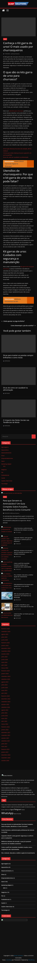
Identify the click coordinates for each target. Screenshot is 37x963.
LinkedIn (8, 807)
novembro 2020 (5, 758)
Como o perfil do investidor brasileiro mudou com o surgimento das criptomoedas (22, 565)
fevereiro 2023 (5, 696)
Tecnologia (4, 483)
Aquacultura (5, 450)
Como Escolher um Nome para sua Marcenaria (24, 614)
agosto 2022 (4, 710)
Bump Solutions (16, 53)
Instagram (3, 807)
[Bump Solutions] (3, 10)
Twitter (23, 809)
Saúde (3, 478)
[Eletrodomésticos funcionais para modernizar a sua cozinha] (7, 586)
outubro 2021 (5, 738)
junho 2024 (4, 659)
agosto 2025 (4, 634)
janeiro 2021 (5, 752)
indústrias (31, 804)
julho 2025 (4, 637)
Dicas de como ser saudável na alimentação (15, 157)
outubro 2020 (5, 760)
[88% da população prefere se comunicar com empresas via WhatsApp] (7, 597)
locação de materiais (25, 807)
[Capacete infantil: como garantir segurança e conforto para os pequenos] (7, 540)
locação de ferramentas (15, 807)
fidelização (20, 804)
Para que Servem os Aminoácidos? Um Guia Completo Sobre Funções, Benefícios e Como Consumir (17, 505)
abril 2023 (4, 693)
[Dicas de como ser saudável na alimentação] (18, 368)
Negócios (4, 469)
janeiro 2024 (5, 673)
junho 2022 (4, 715)
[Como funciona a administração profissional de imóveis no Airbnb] (7, 530)
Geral (5, 39)
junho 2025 (4, 640)
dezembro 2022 (5, 699)
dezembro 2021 (5, 732)
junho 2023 (4, 687)
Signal (12, 809)
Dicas (2, 455)
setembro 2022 (5, 707)
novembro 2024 (5, 651)
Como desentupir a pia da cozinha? (22, 325)
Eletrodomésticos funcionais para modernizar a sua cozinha (23, 585)
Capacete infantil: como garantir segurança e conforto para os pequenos (23, 539)
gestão (26, 804)
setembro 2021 (5, 741)
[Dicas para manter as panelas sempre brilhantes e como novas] (18, 336)
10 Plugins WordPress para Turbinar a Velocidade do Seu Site (23, 605)
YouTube (19, 813)
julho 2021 (4, 744)
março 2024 (4, 668)
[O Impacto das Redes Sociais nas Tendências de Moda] (18, 401)
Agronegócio (5, 447)
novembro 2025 (5, 631)
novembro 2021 (5, 735)
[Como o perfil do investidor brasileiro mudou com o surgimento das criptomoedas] (7, 566)
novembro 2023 (5, 676)
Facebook (9, 804)
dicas (6, 804)
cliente (2, 804)
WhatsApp (7, 813)
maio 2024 (4, 662)
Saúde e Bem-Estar (6, 481)
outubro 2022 (5, 704)
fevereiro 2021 (5, 749)
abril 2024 (4, 665)
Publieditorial (5, 475)
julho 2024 (4, 657)
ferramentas (14, 804)
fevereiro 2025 (5, 643)
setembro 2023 (5, 679)
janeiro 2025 (5, 645)
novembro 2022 (5, 701)
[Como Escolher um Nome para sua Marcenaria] (7, 616)
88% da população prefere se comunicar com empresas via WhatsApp (22, 595)
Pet (2, 472)
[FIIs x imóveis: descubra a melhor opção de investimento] (7, 577)
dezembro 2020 (5, 755)
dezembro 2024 (5, 648)
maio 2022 (4, 718)
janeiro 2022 (5, 729)
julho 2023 (4, 685)
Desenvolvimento (6, 453)
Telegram (17, 809)
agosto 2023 (4, 682)
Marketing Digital (6, 464)
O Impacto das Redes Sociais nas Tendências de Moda (16, 421)
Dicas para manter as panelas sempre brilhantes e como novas (18, 356)
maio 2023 (4, 690)
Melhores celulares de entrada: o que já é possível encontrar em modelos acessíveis (23, 552)
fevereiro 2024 (5, 671)
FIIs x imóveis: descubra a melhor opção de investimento (23, 575)
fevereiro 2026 (5, 628)
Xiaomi (15, 813)
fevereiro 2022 (5, 727)
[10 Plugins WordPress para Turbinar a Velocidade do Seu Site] (7, 607)
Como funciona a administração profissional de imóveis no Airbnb (23, 529)
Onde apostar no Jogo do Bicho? (14, 321)
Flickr (24, 804)
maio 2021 (4, 746)
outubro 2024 (5, 654)
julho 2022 (4, 713)
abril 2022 (4, 721)
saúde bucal (7, 809)
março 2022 (4, 724)
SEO (4, 466)
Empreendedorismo (7, 458)
